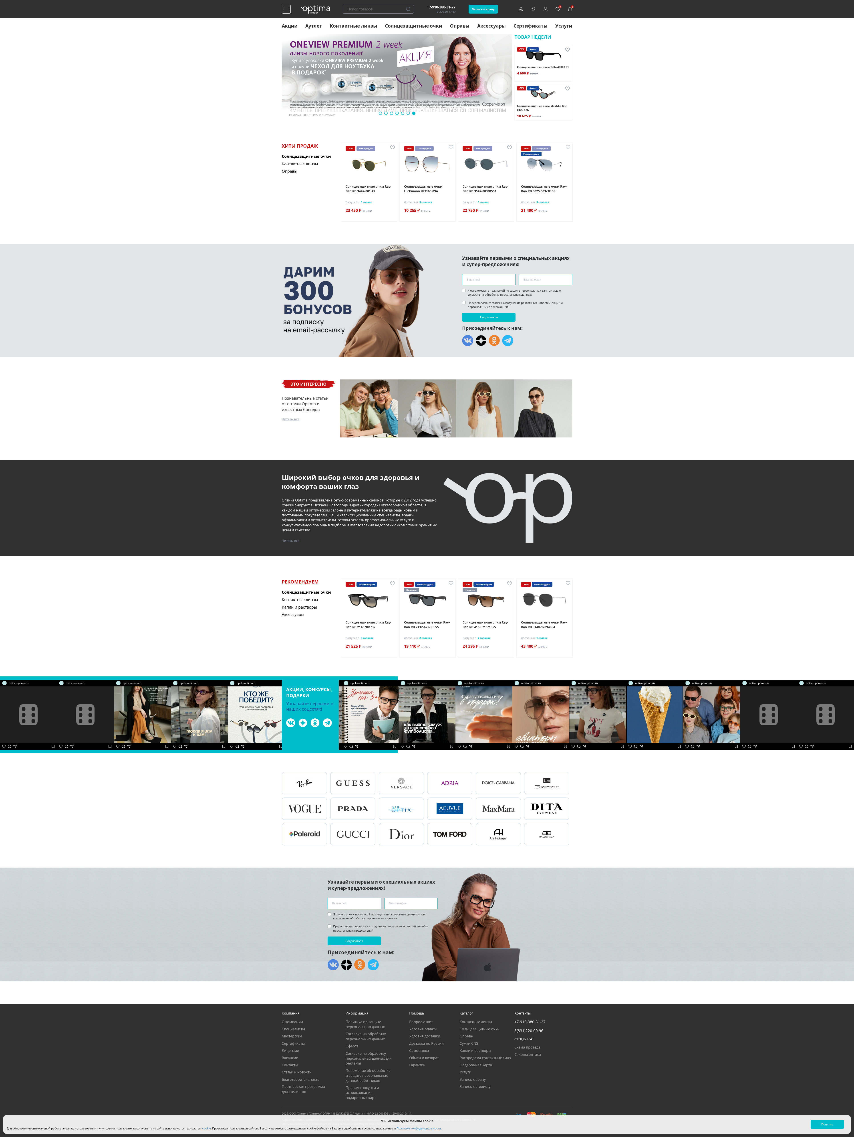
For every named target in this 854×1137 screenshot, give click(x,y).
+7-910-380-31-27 (441, 7)
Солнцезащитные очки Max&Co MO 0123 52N (542, 108)
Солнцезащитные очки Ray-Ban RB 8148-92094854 (544, 624)
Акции (290, 26)
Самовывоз (419, 1050)
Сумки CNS (469, 1043)
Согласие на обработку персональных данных (366, 1036)
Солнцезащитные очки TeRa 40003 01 (543, 67)
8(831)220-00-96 (528, 1030)
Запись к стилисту (475, 1086)
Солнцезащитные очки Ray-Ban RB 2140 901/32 (368, 624)
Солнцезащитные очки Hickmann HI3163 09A (423, 188)
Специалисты (293, 1029)
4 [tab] (397, 113)
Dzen (481, 340)
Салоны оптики (527, 1054)
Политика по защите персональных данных (365, 1024)
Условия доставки (424, 1036)
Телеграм (507, 340)
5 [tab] (402, 113)
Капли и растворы (475, 1050)
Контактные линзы (353, 26)
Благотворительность (300, 1079)
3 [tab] (391, 113)
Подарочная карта (476, 1065)
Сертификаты (531, 26)
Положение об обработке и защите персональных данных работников (368, 1075)
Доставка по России (426, 1043)
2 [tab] (386, 113)
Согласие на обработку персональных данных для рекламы (369, 1058)
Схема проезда (527, 1047)
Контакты (290, 1065)
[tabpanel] (397, 77)
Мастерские (292, 1036)
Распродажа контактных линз (485, 1057)
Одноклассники (494, 340)
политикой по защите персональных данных (521, 291)
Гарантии (417, 1065)
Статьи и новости (297, 1072)
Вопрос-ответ (421, 1021)
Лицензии (290, 1050)
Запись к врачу (483, 9)
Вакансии (290, 1057)
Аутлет (313, 26)
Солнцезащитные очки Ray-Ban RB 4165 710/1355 (485, 624)
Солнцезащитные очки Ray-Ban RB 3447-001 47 (368, 188)
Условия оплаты (423, 1029)
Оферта (352, 1046)
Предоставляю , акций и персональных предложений (515, 305)
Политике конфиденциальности (419, 1128)
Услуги (563, 26)
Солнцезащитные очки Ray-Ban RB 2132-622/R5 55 (427, 624)
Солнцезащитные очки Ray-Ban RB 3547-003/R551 (485, 188)
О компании (292, 1021)
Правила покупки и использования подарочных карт (362, 1092)
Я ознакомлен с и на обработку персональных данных (514, 293)
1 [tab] (380, 113)
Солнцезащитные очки (413, 26)
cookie (206, 1128)
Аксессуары (491, 26)
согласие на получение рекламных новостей (519, 303)
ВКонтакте (467, 340)
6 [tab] (408, 113)
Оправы (459, 26)
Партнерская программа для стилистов (303, 1089)
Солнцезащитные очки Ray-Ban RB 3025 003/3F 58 (544, 188)
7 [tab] (413, 113)
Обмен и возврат (424, 1057)
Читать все (290, 419)
